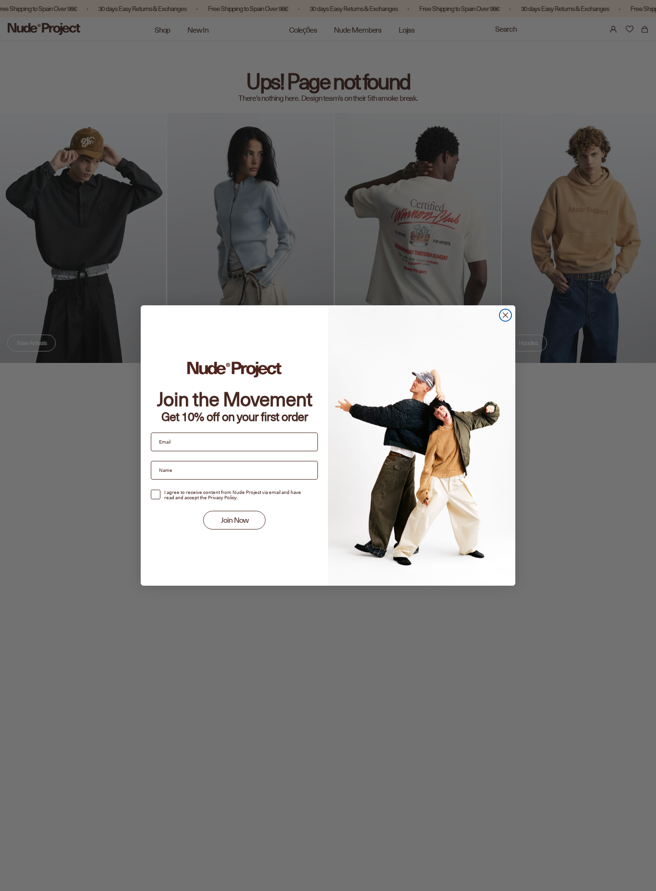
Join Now (234, 520)
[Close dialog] (505, 315)
